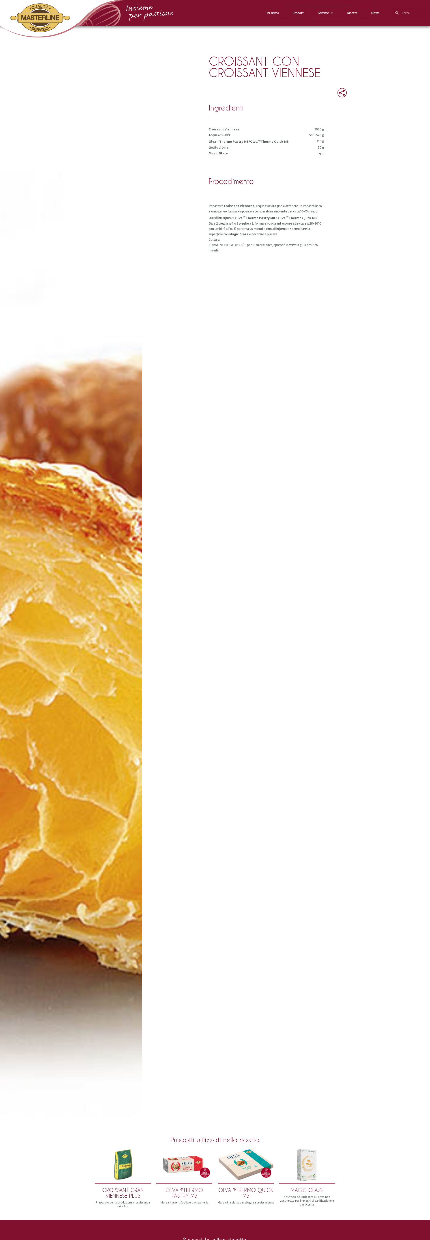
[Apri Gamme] (332, 13)
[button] (339, 91)
